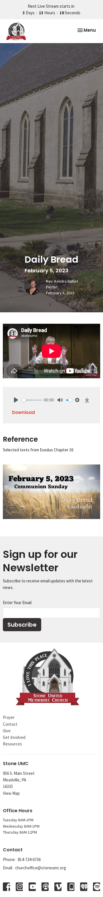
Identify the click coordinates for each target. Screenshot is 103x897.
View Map (11, 793)
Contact (10, 724)
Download (23, 412)
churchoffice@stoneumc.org (40, 867)
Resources (12, 744)
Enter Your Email (17, 602)
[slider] (32, 400)
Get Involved (14, 737)
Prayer (9, 717)
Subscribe (22, 625)
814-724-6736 (29, 859)
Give (7, 730)
